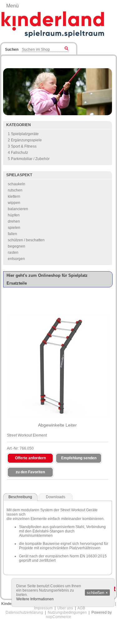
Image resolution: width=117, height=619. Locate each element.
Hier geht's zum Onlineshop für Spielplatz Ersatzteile (47, 279)
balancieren (18, 209)
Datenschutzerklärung (24, 612)
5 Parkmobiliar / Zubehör (29, 159)
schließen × (97, 592)
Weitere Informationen (35, 599)
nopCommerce (58, 617)
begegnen (16, 246)
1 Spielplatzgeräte (23, 134)
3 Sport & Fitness (22, 146)
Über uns (65, 608)
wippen (14, 203)
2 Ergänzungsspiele (25, 140)
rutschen (15, 190)
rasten (13, 252)
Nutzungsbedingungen (67, 612)
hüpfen (14, 215)
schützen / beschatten (26, 240)
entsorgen (16, 259)
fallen (12, 234)
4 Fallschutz (18, 152)
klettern (14, 196)
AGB (81, 608)
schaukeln (16, 184)
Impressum (43, 608)
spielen (14, 227)
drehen (14, 221)
